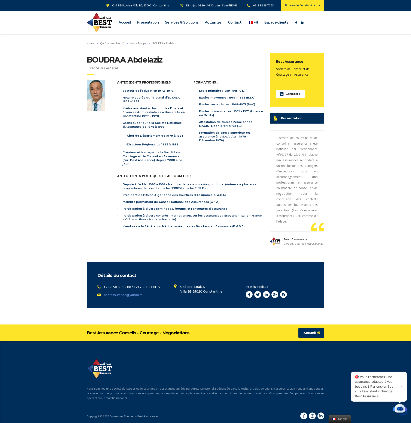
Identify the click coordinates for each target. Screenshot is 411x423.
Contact (234, 22)
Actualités (213, 22)
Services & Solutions (181, 22)
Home (90, 43)
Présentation (148, 22)
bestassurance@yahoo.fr (123, 295)
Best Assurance (147, 416)
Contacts (293, 94)
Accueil (125, 22)
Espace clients (276, 22)
